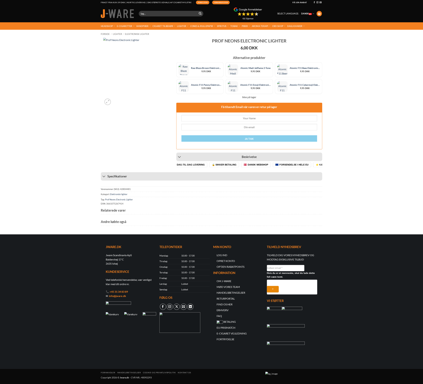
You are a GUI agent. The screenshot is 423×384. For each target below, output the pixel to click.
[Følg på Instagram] (317, 2)
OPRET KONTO (226, 260)
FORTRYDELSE (225, 339)
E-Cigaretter (124, 26)
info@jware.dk (117, 295)
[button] (319, 13)
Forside (105, 34)
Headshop (107, 26)
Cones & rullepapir (201, 26)
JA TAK (249, 138)
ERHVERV (223, 310)
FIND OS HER (224, 304)
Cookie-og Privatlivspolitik (159, 372)
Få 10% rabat (299, 2)
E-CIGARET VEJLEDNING (232, 333)
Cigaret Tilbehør (163, 26)
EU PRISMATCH (226, 327)
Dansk (305, 13)
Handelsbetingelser (129, 372)
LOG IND (222, 255)
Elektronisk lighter (137, 34)
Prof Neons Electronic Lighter (119, 199)
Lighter (181, 26)
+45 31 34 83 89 (119, 291)
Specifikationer (117, 176)
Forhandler (108, 372)
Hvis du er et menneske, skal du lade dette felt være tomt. (291, 275)
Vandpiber (142, 26)
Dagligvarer (295, 26)
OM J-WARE (224, 281)
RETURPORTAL (226, 298)
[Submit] (200, 14)
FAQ (219, 315)
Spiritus (222, 26)
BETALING (229, 321)
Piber (245, 26)
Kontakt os (184, 372)
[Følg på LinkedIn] (190, 307)
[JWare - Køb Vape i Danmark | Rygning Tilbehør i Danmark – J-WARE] (117, 13)
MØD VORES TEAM (228, 286)
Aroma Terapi (260, 26)
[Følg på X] (176, 307)
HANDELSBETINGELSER (231, 292)
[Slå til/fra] (179, 157)
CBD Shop (277, 26)
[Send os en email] (321, 2)
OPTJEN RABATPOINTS (230, 266)
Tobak (234, 26)
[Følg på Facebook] (314, 2)
